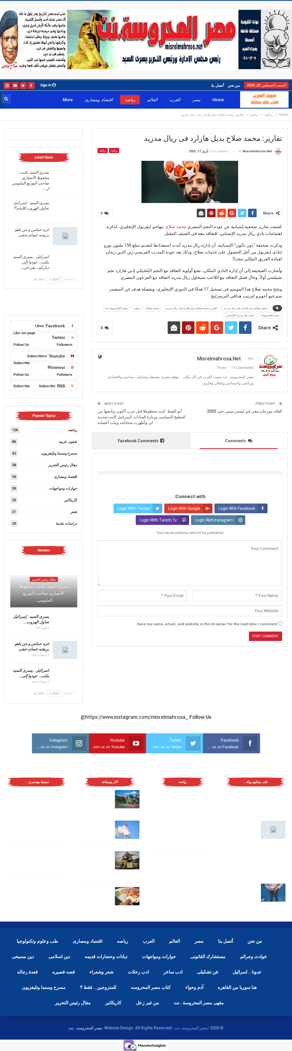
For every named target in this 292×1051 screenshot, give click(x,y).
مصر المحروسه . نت (85, 1028)
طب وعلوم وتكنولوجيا (37, 941)
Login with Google (184, 508)
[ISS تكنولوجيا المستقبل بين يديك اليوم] (273, 830)
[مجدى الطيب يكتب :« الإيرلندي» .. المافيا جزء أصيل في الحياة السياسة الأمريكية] (54, 799)
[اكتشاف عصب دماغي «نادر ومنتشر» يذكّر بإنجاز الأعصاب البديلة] (273, 857)
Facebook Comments (138, 441)
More (68, 99)
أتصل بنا (217, 85)
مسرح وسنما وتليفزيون (59, 453)
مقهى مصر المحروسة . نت (199, 1002)
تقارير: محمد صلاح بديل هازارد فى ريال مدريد (191, 308)
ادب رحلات (138, 972)
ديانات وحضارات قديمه (106, 956)
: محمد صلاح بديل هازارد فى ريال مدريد (246, 308)
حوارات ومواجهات (63, 488)
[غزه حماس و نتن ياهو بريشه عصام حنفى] (65, 236)
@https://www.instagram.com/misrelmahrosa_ (134, 717)
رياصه (114, 150)
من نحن (234, 85)
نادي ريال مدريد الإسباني (240, 315)
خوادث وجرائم (253, 956)
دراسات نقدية (66, 523)
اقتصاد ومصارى (98, 99)
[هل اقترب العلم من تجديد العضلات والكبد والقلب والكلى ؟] (273, 799)
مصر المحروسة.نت (116, 308)
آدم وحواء (194, 987)
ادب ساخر (172, 972)
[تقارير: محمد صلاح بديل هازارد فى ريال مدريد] (200, 835)
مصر (196, 99)
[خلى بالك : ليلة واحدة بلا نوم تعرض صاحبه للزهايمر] (273, 893)
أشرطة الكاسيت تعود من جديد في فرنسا (24, 859)
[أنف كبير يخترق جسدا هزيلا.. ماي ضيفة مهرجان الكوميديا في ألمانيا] (54, 887)
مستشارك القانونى (208, 956)
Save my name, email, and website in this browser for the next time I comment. (206, 624)
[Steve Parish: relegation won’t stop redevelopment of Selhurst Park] (127, 860)
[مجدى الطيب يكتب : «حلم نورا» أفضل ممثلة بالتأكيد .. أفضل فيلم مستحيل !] (54, 830)
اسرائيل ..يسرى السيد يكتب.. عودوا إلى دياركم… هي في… (31, 262)
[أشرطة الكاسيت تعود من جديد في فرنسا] (54, 860)
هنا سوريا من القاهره (237, 987)
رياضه (130, 99)
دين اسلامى (59, 956)
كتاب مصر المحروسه (151, 987)
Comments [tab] (235, 441)
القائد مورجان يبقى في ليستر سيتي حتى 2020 (244, 411)
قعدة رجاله (27, 972)
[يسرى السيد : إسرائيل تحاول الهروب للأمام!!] (65, 209)
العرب (174, 99)
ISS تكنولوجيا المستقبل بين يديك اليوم (242, 828)
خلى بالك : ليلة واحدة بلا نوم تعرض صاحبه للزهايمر (241, 891)
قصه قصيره (63, 972)
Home (218, 99)
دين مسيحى (23, 956)
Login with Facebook (236, 508)
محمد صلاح (176, 226)
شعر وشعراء (101, 972)
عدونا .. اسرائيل (247, 972)
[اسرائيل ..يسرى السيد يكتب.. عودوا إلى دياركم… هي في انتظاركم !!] (65, 263)
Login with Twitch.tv (158, 520)
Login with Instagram (214, 520)
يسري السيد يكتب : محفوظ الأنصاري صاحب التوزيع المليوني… (43, 593)
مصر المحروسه (270, 315)
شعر (73, 512)
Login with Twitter (133, 508)
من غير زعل (147, 1002)
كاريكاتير (70, 500)
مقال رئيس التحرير (62, 465)
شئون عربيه (68, 441)
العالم (152, 99)
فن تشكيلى (207, 972)
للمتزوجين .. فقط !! (98, 987)
